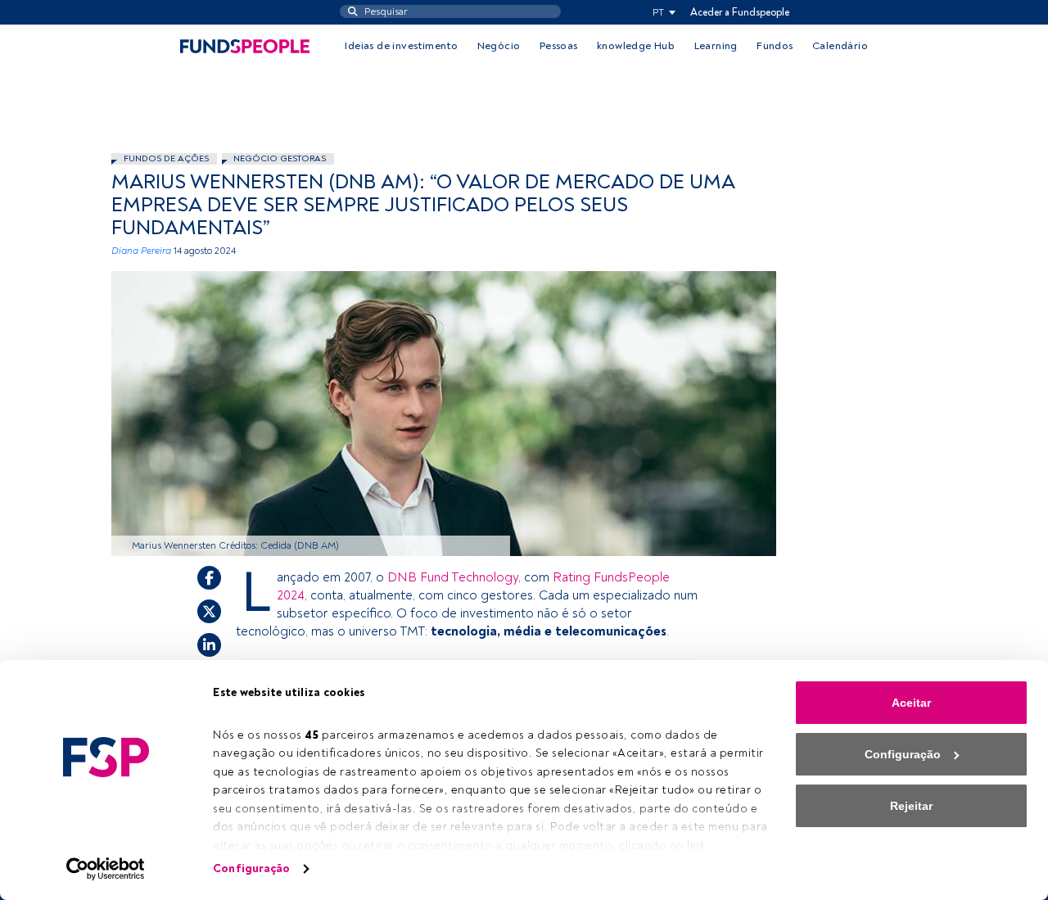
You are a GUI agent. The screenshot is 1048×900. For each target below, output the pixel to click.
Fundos (775, 45)
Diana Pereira (141, 251)
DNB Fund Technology (452, 577)
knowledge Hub (636, 45)
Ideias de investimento (401, 45)
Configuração (251, 868)
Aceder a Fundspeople (739, 12)
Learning (716, 45)
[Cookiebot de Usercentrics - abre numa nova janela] (106, 868)
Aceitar (911, 702)
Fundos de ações (166, 158)
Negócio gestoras (279, 158)
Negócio (499, 45)
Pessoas (559, 45)
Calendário (840, 45)
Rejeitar (911, 805)
